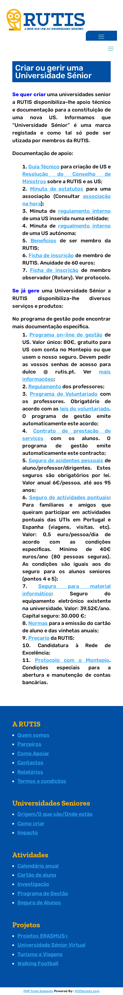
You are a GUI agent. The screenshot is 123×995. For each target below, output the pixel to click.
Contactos (30, 762)
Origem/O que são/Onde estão (55, 814)
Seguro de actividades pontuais (69, 497)
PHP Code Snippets (38, 991)
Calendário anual (38, 866)
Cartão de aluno (36, 875)
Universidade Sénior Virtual (51, 945)
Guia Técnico (43, 167)
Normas (38, 623)
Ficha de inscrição (51, 255)
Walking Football (37, 963)
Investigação (33, 884)
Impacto (27, 832)
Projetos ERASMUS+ (43, 936)
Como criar (31, 823)
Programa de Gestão (42, 893)
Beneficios (43, 241)
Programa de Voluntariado (64, 394)
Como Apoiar (33, 753)
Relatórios (30, 772)
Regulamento (44, 386)
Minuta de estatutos (57, 189)
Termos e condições (41, 781)
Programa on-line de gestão (65, 335)
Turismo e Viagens (40, 954)
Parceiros (29, 744)
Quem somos (33, 735)
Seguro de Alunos (39, 902)
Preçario (38, 638)
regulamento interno (84, 211)
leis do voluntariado (84, 409)
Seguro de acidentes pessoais (66, 460)
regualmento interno (84, 226)
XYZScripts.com (87, 991)
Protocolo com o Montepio (72, 660)
